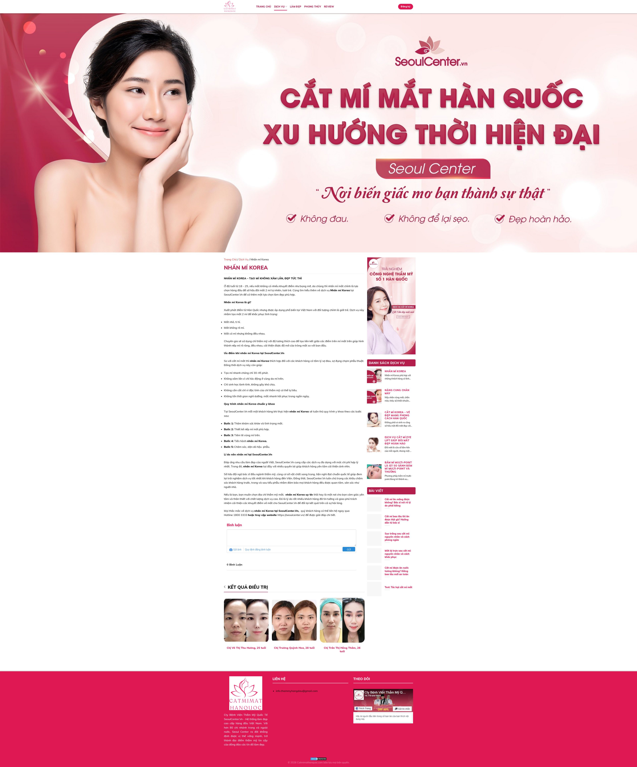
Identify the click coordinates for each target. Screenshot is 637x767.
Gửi (349, 549)
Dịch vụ (279, 6)
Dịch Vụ (243, 259)
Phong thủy (312, 6)
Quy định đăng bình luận (258, 549)
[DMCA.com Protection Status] (318, 758)
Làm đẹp (295, 6)
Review (329, 6)
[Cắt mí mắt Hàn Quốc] (237, 6)
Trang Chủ (263, 6)
